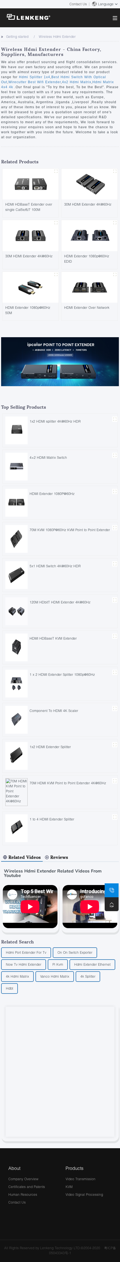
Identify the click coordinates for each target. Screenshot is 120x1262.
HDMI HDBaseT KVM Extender (53, 638)
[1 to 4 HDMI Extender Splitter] (16, 828)
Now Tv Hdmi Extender (23, 964)
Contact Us (78, 4)
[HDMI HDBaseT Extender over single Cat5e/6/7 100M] (31, 184)
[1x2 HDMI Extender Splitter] (16, 755)
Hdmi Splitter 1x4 (34, 77)
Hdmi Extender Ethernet (92, 964)
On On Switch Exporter (74, 952)
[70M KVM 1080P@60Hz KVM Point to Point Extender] (16, 538)
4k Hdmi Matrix (17, 976)
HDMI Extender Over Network (86, 307)
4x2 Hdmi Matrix (76, 82)
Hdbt (9, 988)
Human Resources (22, 1194)
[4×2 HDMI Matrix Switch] (16, 466)
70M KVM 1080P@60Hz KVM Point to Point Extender (70, 530)
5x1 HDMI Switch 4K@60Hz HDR (55, 566)
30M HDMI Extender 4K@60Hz (87, 204)
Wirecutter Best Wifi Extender (34, 82)
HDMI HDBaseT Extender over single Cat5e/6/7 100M (28, 207)
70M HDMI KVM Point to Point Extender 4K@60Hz (68, 783)
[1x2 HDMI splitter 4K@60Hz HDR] (16, 430)
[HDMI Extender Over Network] (89, 287)
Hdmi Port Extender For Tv (26, 952)
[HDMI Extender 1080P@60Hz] (16, 502)
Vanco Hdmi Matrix (54, 976)
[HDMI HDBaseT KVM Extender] (16, 647)
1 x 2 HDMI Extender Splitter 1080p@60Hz (62, 674)
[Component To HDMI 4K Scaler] (16, 719)
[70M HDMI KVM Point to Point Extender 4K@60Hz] (16, 792)
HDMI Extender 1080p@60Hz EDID (86, 258)
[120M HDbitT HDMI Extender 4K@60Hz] (16, 611)
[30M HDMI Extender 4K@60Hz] (89, 184)
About (14, 1168)
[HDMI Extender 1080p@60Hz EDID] (89, 235)
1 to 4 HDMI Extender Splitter (52, 819)
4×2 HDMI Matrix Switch (48, 457)
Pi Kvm (57, 964)
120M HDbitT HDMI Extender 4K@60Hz (60, 602)
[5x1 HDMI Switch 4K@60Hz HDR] (16, 575)
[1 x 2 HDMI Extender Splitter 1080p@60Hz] (16, 683)
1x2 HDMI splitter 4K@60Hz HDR (55, 421)
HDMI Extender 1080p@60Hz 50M (27, 310)
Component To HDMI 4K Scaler (54, 711)
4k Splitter (87, 976)
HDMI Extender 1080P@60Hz (52, 494)
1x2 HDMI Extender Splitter (50, 747)
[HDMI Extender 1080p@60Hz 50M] (31, 287)
